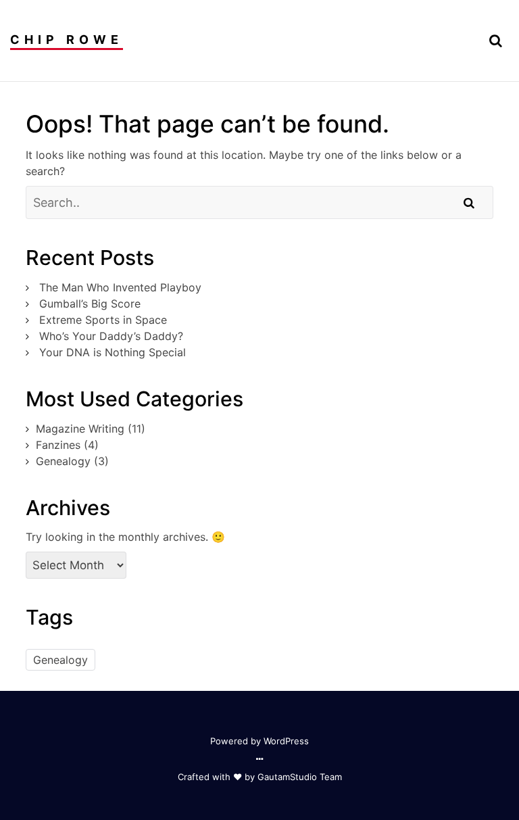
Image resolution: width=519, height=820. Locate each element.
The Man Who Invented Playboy (120, 287)
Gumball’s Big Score (90, 303)
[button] (496, 40)
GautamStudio (287, 776)
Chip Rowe (66, 39)
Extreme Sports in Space (103, 320)
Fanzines (58, 445)
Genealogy (63, 461)
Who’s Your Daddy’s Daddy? (111, 336)
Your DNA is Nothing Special (112, 352)
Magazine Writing (80, 428)
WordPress (286, 740)
